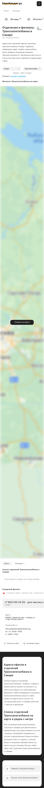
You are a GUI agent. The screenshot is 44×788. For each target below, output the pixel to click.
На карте (14, 76)
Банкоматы (16, 11)
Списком (22, 76)
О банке (6, 11)
